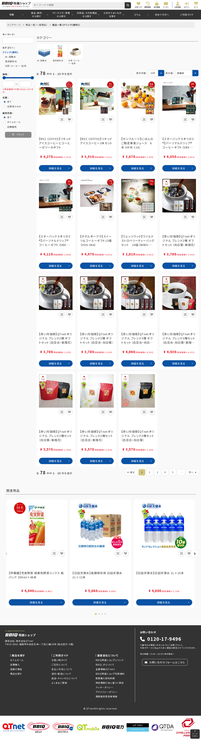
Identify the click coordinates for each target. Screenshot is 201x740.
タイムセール (17, 660)
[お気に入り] (69, 119)
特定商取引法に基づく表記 (110, 682)
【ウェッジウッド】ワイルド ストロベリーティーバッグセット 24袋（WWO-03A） (137, 240)
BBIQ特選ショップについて (110, 660)
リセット (20, 135)
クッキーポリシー (104, 687)
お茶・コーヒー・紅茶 (16, 65)
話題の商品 (16, 669)
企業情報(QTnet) (105, 669)
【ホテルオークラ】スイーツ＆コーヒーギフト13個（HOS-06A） (96, 240)
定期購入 (15, 664)
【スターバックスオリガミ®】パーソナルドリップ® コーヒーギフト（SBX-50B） (178, 143)
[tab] (96, 614)
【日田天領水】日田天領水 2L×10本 (160, 573)
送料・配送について (62, 673)
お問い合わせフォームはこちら (167, 662)
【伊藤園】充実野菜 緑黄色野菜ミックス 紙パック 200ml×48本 (36, 575)
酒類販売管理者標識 (106, 696)
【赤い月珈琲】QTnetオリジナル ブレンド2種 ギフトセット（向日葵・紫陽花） (179, 240)
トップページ (15, 24)
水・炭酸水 (10, 56)
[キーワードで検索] (128, 5)
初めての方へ (162, 14)
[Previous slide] (6, 554)
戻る (132, 472)
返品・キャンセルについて (65, 678)
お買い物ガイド (59, 660)
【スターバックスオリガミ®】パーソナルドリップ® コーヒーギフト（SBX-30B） (55, 240)
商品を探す (16, 673)
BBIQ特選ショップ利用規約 (110, 673)
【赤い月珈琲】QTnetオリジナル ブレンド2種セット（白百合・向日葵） (137, 435)
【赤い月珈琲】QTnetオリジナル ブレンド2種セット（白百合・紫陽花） (96, 435)
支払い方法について (62, 669)
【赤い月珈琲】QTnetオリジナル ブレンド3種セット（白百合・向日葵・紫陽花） (179, 338)
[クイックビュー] (61, 119)
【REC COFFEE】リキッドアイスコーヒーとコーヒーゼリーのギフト (55, 143)
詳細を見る (55, 168)
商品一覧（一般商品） (37, 24)
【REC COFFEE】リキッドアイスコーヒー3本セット (96, 141)
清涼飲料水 (11, 61)
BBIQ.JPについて (105, 664)
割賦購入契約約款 (105, 678)
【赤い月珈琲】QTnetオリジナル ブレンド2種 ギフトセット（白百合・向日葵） (96, 338)
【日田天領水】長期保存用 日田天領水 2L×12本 (97, 575)
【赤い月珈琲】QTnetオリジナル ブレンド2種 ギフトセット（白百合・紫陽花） (55, 338)
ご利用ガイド (186, 14)
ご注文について (60, 664)
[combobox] (78, 5)
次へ (191, 472)
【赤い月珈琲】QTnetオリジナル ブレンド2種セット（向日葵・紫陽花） (55, 435)
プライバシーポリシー (107, 691)
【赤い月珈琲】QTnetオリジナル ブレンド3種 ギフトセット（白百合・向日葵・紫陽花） (138, 338)
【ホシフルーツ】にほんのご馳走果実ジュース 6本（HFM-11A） (137, 143)
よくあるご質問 (59, 682)
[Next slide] (194, 554)
